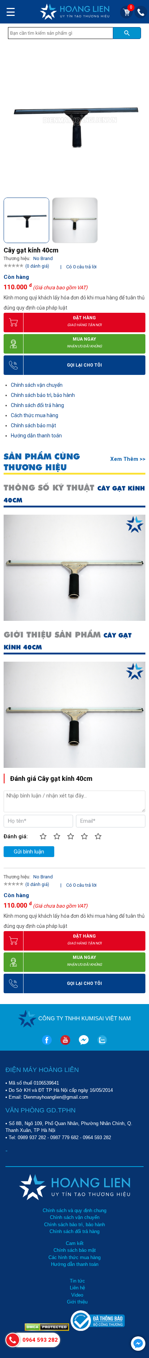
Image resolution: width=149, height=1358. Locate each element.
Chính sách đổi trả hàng (37, 405)
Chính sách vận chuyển (37, 385)
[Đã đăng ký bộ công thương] (98, 1329)
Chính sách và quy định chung (74, 1210)
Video (77, 1295)
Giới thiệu (77, 1302)
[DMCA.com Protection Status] (48, 1329)
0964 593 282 (97, 1137)
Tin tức (77, 1281)
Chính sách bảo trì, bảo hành (43, 395)
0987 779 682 (64, 1137)
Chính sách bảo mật (33, 425)
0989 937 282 (32, 1137)
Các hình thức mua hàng (74, 1257)
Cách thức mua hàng (34, 415)
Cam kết (75, 1243)
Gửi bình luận (29, 851)
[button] (139, 218)
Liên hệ (77, 1287)
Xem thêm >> (127, 459)
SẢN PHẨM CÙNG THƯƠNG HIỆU (42, 462)
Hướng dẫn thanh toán (36, 435)
